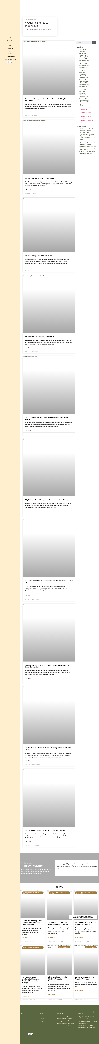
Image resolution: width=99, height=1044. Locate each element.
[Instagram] (11, 62)
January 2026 (83, 58)
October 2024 (83, 82)
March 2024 (83, 95)
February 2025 (84, 77)
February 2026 (84, 56)
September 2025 (84, 65)
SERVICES (9, 45)
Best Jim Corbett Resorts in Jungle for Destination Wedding (45, 830)
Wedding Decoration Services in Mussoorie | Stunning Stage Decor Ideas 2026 (88, 148)
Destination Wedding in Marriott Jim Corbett (40, 178)
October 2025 (83, 63)
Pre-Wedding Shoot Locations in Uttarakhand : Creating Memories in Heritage (31, 980)
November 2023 (84, 102)
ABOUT (10, 42)
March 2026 (83, 55)
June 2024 (83, 89)
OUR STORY (10, 40)
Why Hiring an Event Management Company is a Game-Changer (47, 500)
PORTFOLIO (10, 48)
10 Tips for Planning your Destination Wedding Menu (58, 923)
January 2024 (83, 98)
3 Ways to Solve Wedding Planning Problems (84, 978)
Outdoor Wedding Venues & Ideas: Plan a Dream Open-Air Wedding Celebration (88, 142)
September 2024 (84, 84)
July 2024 (82, 88)
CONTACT (10, 53)
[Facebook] (8, 62)
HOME (9, 37)
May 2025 (82, 72)
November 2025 (84, 62)
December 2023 (84, 100)
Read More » (28, 111)
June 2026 (83, 50)
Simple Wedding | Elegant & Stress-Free (39, 256)
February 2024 (84, 96)
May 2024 (82, 91)
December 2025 (84, 60)
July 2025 (82, 69)
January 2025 (83, 79)
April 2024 (83, 93)
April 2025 (83, 74)
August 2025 (83, 67)
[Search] (94, 42)
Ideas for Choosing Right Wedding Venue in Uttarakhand (57, 979)
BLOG (10, 51)
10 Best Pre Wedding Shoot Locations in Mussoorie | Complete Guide (87, 130)
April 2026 (83, 53)
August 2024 (83, 86)
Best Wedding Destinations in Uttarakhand (39, 336)
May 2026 (82, 51)
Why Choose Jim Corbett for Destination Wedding (85, 923)
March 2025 (83, 76)
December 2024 (84, 81)
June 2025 (83, 70)
